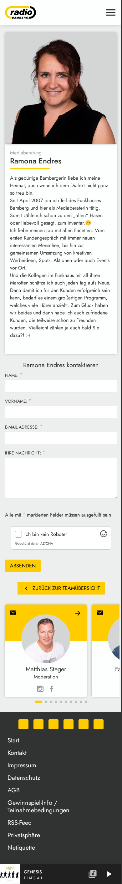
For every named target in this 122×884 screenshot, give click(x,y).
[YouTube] (69, 724)
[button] (38, 702)
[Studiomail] (84, 724)
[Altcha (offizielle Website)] (103, 535)
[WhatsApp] (23, 724)
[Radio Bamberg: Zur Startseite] (53, 12)
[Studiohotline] (99, 724)
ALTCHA (46, 543)
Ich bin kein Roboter (45, 534)
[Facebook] (38, 724)
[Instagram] (53, 724)
